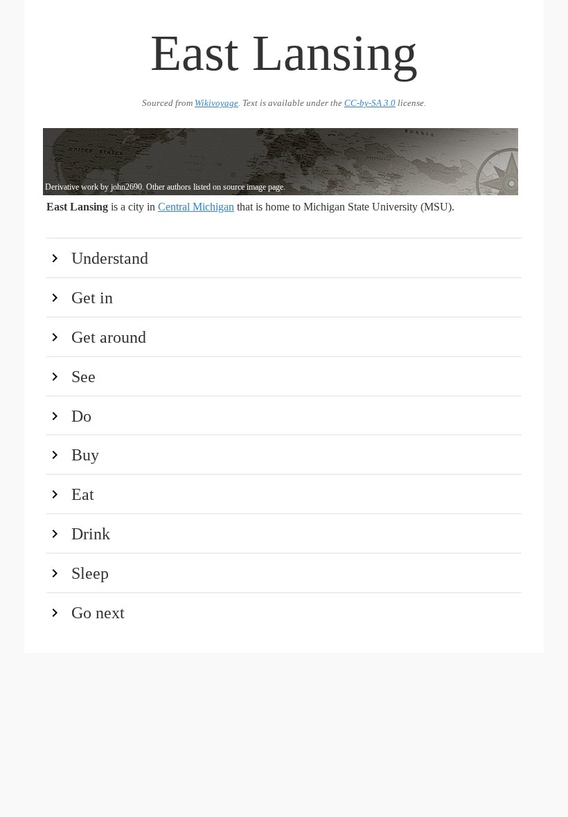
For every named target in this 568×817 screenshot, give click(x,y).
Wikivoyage (216, 103)
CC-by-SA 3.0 (370, 103)
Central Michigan (196, 207)
